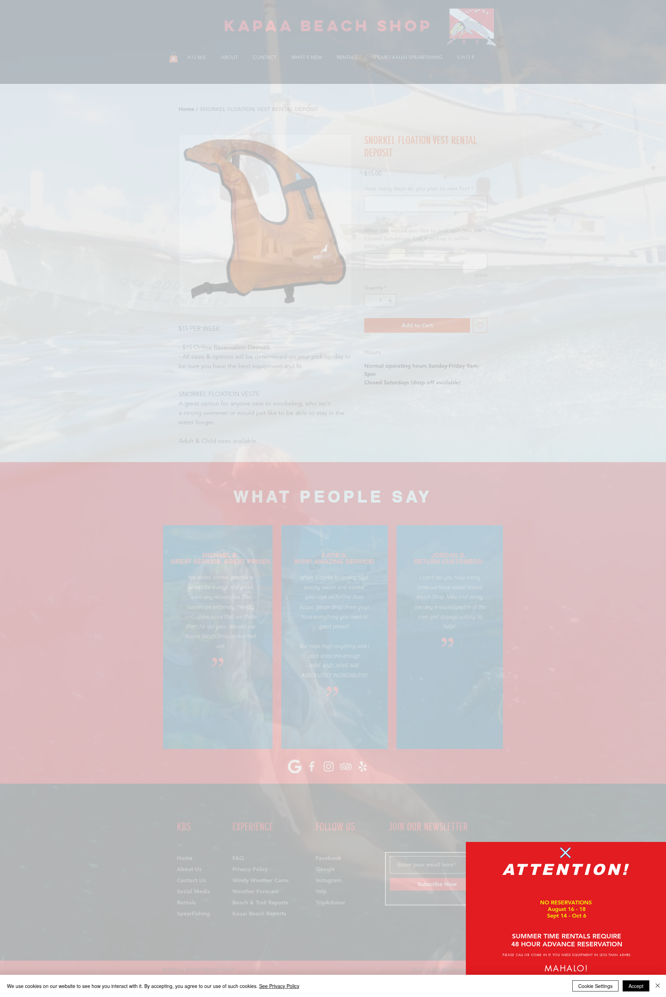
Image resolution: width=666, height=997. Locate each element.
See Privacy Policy (279, 985)
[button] (565, 852)
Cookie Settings (595, 985)
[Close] (658, 985)
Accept (636, 985)
